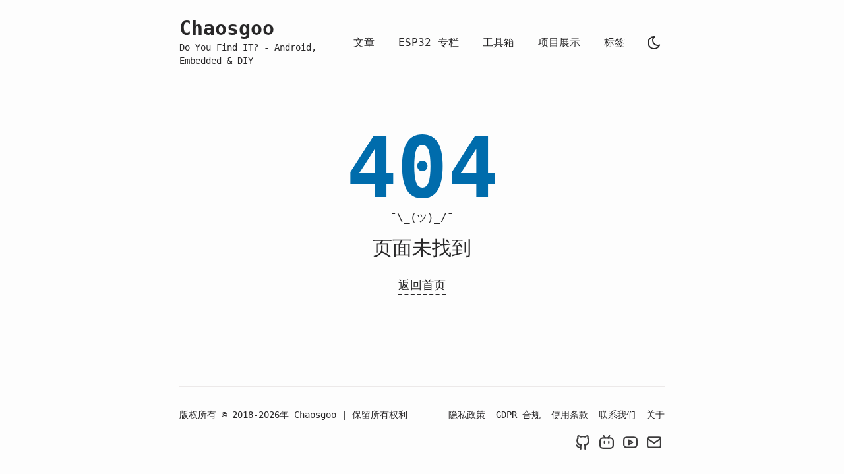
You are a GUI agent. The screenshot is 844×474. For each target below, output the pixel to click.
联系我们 (617, 414)
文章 (364, 42)
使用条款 (569, 414)
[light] (654, 42)
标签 (614, 42)
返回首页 (422, 285)
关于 (655, 414)
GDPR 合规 (518, 414)
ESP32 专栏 (428, 42)
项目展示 (559, 42)
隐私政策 (466, 414)
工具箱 (498, 42)
